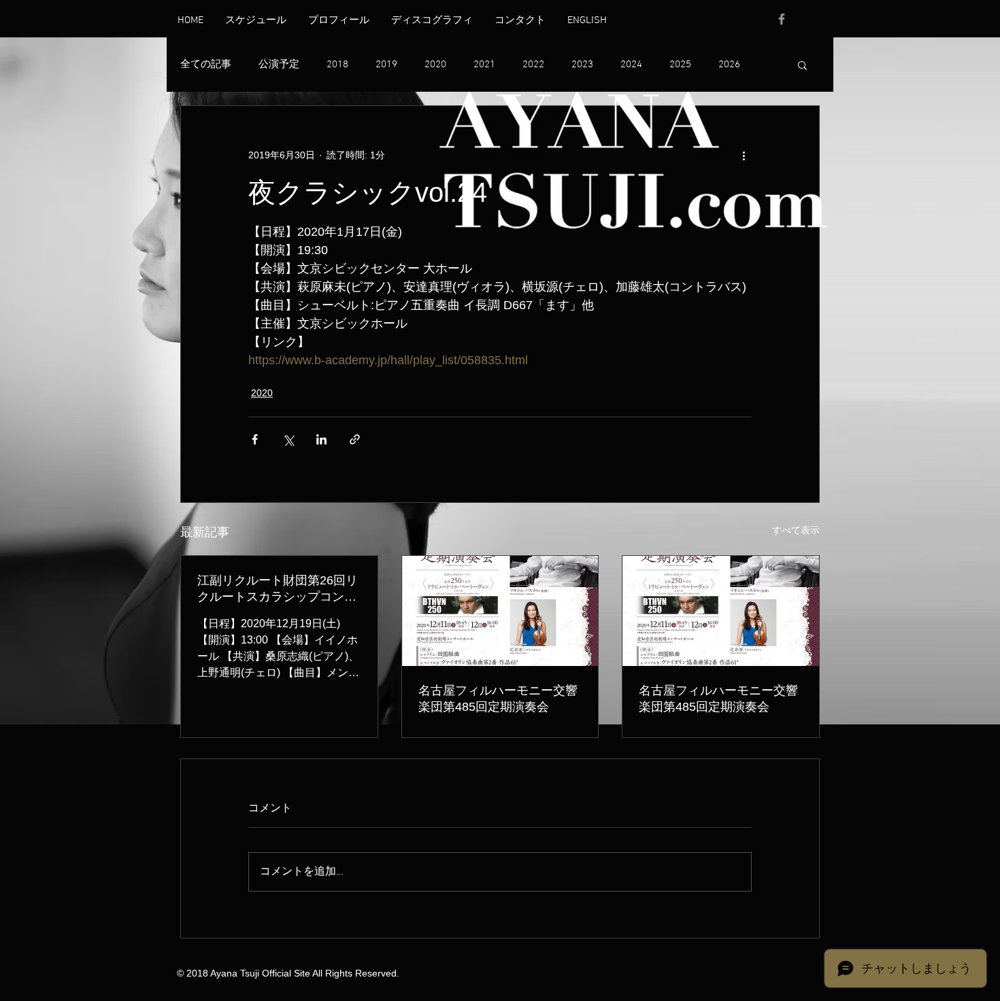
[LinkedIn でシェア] (321, 439)
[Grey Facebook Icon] (781, 19)
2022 (533, 64)
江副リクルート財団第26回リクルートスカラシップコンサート (277, 589)
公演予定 (279, 64)
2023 (582, 64)
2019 (386, 64)
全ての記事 (205, 64)
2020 (435, 64)
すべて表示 (796, 530)
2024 (631, 64)
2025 (680, 64)
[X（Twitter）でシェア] (288, 439)
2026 (729, 64)
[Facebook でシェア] (254, 439)
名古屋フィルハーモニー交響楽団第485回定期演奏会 (498, 699)
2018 (337, 64)
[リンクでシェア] (354, 439)
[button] (802, 64)
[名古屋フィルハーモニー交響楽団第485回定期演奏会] (500, 611)
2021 (484, 64)
